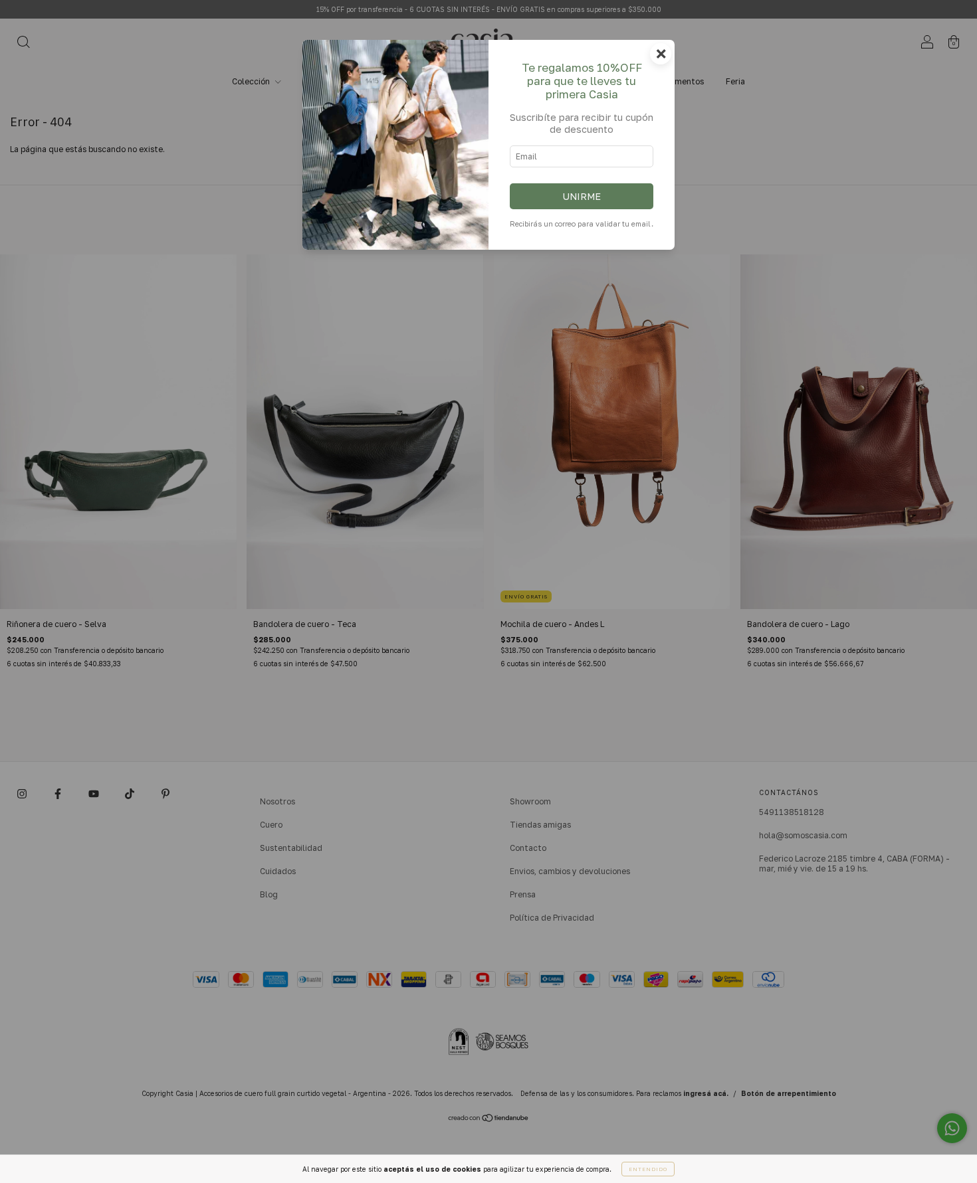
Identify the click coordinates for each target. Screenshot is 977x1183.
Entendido (648, 1169)
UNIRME (581, 196)
